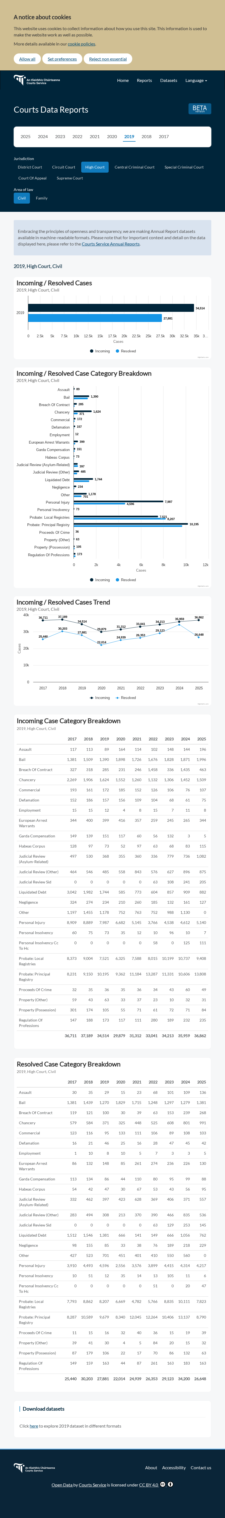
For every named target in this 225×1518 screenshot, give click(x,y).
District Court (30, 167)
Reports (144, 80)
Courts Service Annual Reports (111, 243)
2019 (129, 136)
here (34, 1425)
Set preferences (62, 58)
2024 (43, 136)
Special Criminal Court (184, 167)
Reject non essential (108, 58)
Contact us (201, 1467)
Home (123, 80)
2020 (112, 136)
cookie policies (81, 43)
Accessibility (174, 1467)
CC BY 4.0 (149, 1484)
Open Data (62, 1484)
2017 (164, 136)
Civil (22, 198)
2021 (95, 136)
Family (41, 198)
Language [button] (194, 80)
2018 (146, 136)
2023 (60, 136)
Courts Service (92, 1484)
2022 (77, 136)
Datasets (168, 80)
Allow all (27, 58)
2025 (25, 136)
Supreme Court (70, 178)
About (151, 1467)
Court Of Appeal (32, 178)
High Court (95, 167)
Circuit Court (63, 167)
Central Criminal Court (134, 167)
